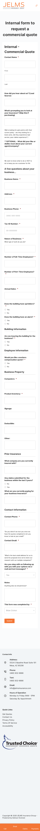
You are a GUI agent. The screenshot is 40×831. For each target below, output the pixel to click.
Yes (8, 310)
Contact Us (7, 717)
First (6, 71)
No (8, 313)
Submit (9, 621)
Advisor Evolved (18, 818)
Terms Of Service (9, 723)
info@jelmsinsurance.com (20, 688)
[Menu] (37, 6)
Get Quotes (7, 714)
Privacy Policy (8, 720)
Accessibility (7, 726)
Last (6, 84)
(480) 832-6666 (16, 673)
